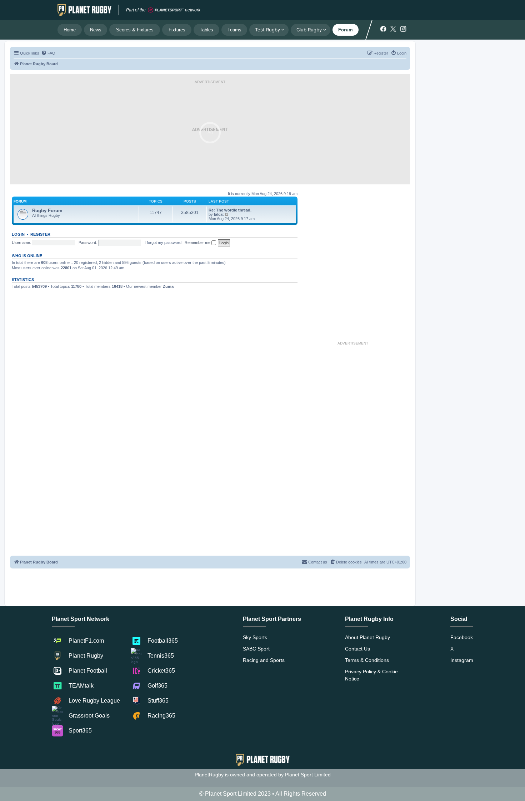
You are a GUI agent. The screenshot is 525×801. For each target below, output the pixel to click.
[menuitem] (48, 53)
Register (40, 234)
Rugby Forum (47, 210)
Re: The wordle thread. (230, 210)
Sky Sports (255, 637)
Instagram (461, 660)
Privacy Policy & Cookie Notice (371, 675)
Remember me (198, 242)
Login (18, 234)
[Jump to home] (84, 10)
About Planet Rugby (367, 637)
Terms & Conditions (367, 660)
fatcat (219, 214)
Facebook (461, 637)
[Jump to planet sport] (166, 10)
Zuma (168, 286)
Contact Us (357, 649)
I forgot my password (163, 242)
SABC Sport (256, 649)
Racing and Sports (264, 660)
